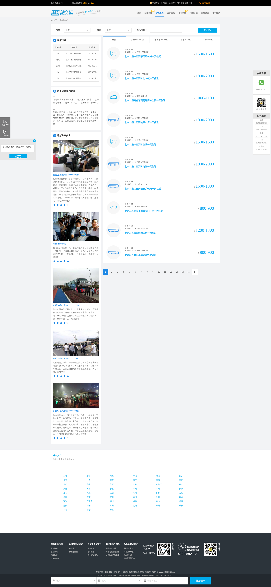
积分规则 (91, 548)
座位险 (71, 548)
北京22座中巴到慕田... (74, 54)
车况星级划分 (129, 552)
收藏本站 (155, 3)
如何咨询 (180, 3)
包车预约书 (55, 559)
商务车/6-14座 (185, 40)
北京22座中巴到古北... (74, 60)
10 (159, 272)
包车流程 (54, 548)
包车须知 (172, 3)
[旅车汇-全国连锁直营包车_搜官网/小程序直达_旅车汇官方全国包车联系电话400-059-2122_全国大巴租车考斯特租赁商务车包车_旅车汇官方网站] (79, 11)
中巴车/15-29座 (161, 40)
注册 (92, 3)
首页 (139, 13)
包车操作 (91, 552)
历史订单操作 (93, 555)
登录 (85, 3)
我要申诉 (188, 3)
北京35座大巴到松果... (74, 72)
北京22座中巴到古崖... (74, 78)
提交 (18, 156)
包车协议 (54, 555)
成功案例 (171, 13)
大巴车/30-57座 (137, 40)
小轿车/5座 (208, 40)
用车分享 (194, 13)
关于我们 (216, 13)
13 (177, 272)
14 (183, 272)
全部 (114, 40)
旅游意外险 (73, 552)
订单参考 (160, 13)
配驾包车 (164, 3)
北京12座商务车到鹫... (74, 66)
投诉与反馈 (128, 548)
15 (188, 272)
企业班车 (182, 13)
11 (165, 272)
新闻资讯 (205, 13)
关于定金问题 (111, 548)
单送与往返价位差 (112, 552)
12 (171, 272)
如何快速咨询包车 (112, 555)
